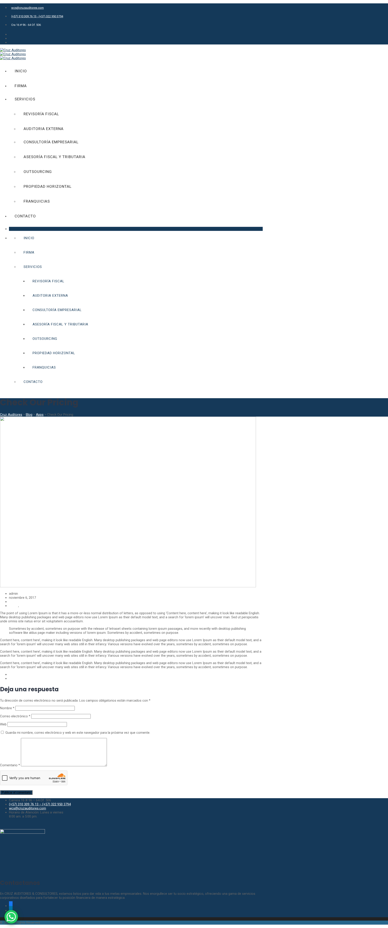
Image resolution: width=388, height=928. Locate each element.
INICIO (21, 71)
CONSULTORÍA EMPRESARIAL (51, 142)
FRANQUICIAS (37, 201)
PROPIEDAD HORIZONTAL (48, 186)
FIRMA (21, 86)
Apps (13, 602)
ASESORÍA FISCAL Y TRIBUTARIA (54, 157)
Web (3, 724)
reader (13, 606)
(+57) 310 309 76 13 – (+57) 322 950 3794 (40, 804)
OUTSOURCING (38, 171)
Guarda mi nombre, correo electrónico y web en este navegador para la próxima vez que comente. (77, 733)
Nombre (7, 708)
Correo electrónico (15, 716)
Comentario (10, 765)
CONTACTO (25, 216)
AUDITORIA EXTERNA (44, 128)
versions (26, 606)
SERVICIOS (25, 99)
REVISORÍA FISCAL (41, 114)
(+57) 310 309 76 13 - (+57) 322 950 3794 (37, 16)
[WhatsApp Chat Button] (11, 917)
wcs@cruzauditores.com (27, 7)
